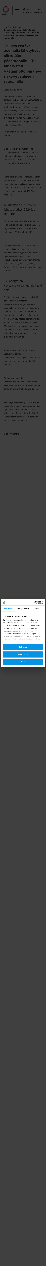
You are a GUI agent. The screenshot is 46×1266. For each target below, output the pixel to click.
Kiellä (23, 662)
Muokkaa (21, 654)
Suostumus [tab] (8, 608)
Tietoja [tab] (38, 608)
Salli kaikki (23, 647)
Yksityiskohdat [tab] (23, 608)
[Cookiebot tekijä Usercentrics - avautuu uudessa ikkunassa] (33, 602)
